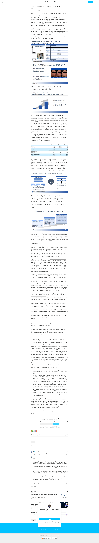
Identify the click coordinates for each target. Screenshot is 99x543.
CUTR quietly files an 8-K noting (56, 246)
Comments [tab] (33, 442)
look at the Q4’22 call (35, 354)
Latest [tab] (35, 491)
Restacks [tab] (37, 442)
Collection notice (57, 535)
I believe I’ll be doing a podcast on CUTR (53, 22)
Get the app (54, 538)
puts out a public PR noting (56, 339)
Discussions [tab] (39, 491)
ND (33, 451)
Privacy (49, 535)
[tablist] (35, 442)
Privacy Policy (57, 522)
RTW (38, 342)
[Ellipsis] (68, 451)
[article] (49, 497)
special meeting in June (36, 403)
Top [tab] (32, 491)
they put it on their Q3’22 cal (53, 129)
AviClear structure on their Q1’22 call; (54, 118)
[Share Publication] (86, 2)
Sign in (95, 1)
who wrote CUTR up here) (50, 24)
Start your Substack (46, 538)
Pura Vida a (33, 342)
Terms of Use (54, 521)
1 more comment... (34, 486)
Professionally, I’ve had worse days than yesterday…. (40, 497)
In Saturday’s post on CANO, (37, 13)
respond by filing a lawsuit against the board (56, 323)
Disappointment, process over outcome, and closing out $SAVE (44, 495)
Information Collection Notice (49, 522)
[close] (59, 505)
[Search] (84, 2)
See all (33, 520)
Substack (44, 540)
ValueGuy (34, 456)
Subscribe (90, 1)
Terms (52, 535)
